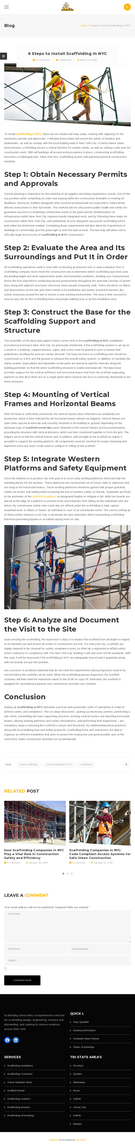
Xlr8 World (81, 1140)
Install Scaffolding (29, 764)
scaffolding (65, 60)
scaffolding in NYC (29, 133)
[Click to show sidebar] (3, 56)
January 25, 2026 (38, 862)
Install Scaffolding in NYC (59, 764)
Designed (54, 1140)
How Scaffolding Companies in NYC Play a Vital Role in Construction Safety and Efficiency (34, 854)
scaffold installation (44, 496)
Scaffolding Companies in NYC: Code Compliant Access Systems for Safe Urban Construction (100, 854)
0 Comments (42, 60)
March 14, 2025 (88, 60)
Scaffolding (86, 764)
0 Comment (13, 862)
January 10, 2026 (103, 862)
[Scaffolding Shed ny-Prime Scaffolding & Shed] (67, 6)
